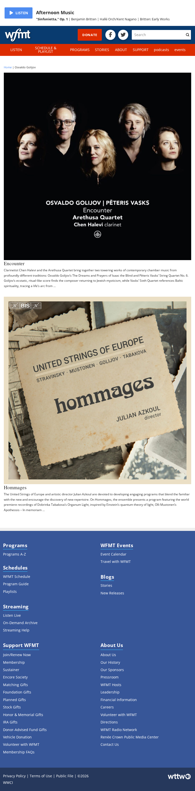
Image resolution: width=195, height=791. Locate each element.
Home (8, 67)
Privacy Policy (14, 775)
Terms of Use (41, 775)
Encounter (14, 263)
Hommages (15, 487)
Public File (64, 775)
